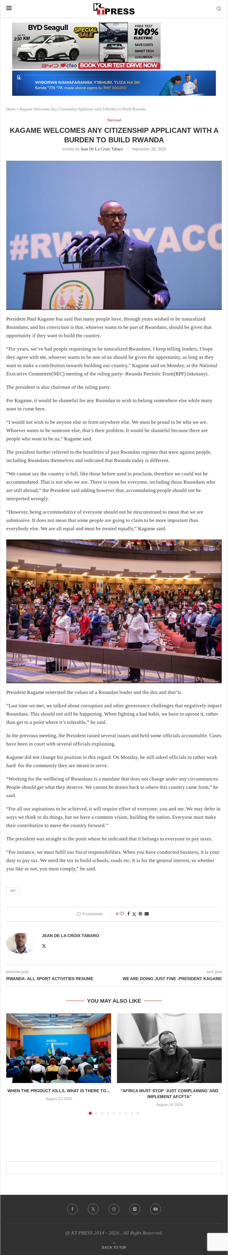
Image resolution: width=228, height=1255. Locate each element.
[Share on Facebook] (128, 914)
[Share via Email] (147, 914)
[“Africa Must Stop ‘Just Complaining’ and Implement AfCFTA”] (169, 1048)
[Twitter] (93, 1209)
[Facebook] (72, 1209)
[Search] (219, 9)
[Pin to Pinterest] (140, 914)
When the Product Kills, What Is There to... (58, 1090)
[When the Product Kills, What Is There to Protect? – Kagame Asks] (58, 1048)
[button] (14, 1064)
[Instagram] (114, 1209)
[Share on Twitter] (134, 914)
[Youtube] (155, 1209)
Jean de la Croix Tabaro (102, 149)
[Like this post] (122, 914)
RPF (13, 891)
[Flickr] (134, 1209)
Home (11, 109)
